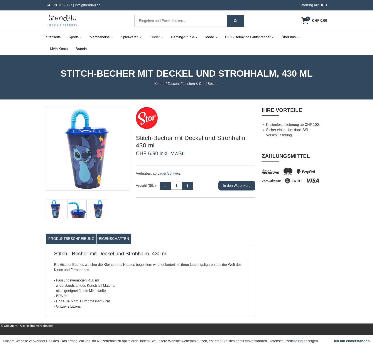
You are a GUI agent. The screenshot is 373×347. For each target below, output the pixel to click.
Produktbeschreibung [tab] (71, 239)
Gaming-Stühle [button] (182, 37)
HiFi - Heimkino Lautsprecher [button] (247, 37)
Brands (81, 49)
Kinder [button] (155, 37)
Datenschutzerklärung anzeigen (293, 341)
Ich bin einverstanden (352, 341)
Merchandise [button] (100, 37)
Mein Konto (59, 49)
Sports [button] (74, 37)
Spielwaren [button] (129, 37)
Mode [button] (209, 37)
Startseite (53, 37)
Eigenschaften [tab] (114, 239)
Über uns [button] (289, 37)
